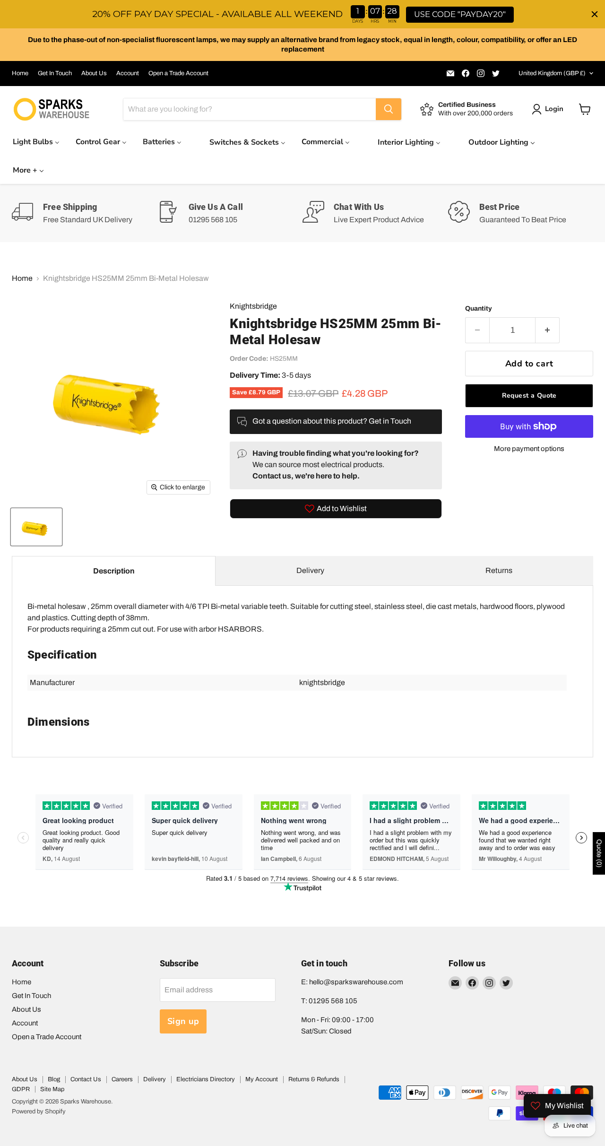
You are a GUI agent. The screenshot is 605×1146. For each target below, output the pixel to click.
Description (114, 571)
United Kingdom (552, 73)
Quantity (478, 308)
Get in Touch (390, 421)
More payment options (529, 448)
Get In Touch (55, 73)
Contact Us (85, 1079)
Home (20, 73)
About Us (94, 73)
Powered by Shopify (39, 1111)
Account (127, 73)
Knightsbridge (253, 306)
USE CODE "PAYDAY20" (460, 14)
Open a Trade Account (178, 73)
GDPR (21, 1089)
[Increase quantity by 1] (548, 330)
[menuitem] (36, 141)
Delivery (310, 570)
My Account (261, 1079)
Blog (54, 1079)
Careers (122, 1079)
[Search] (388, 109)
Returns (498, 570)
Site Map (52, 1089)
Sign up (183, 1021)
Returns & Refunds (313, 1079)
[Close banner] (594, 14)
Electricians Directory (205, 1079)
